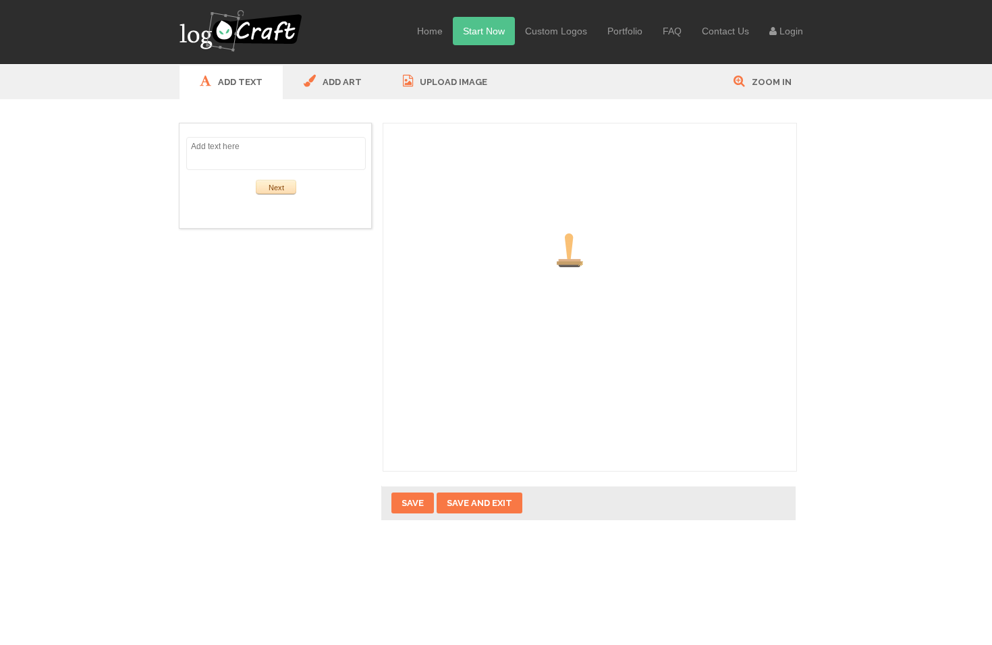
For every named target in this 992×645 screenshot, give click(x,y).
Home (430, 31)
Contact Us (725, 31)
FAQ (672, 31)
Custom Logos (556, 31)
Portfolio (624, 31)
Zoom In (771, 82)
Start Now (484, 31)
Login (790, 31)
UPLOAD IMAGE (452, 82)
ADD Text (239, 82)
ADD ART (341, 82)
